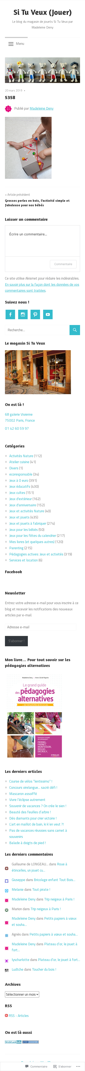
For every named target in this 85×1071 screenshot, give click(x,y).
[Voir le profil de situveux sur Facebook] (10, 314)
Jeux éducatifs (19, 486)
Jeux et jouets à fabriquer (27, 523)
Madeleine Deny (41, 108)
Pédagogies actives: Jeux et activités (36, 554)
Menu (20, 43)
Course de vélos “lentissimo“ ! (30, 781)
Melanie (18, 889)
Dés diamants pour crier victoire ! (33, 818)
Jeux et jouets (19, 517)
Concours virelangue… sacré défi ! (33, 787)
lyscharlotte (20, 959)
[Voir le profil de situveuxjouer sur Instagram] (23, 314)
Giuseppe (18, 879)
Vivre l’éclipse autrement (27, 799)
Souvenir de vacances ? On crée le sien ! (38, 806)
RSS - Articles (19, 1015)
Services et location (23, 560)
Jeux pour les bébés (23, 529)
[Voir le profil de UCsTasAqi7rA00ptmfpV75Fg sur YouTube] (48, 314)
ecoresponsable (20, 474)
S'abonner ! (16, 641)
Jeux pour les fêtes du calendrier (32, 535)
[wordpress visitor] (30, 1042)
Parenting (16, 548)
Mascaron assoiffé (23, 793)
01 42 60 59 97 (17, 428)
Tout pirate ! (41, 889)
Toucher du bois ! (44, 969)
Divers (13, 468)
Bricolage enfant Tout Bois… (54, 879)
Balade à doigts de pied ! (28, 843)
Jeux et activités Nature (26, 511)
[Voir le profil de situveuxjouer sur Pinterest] (35, 314)
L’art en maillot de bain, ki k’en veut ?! (36, 824)
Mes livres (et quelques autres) (31, 541)
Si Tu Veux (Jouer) (42, 12)
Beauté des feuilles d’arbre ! (30, 812)
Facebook (13, 571)
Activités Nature (21, 456)
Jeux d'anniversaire (22, 505)
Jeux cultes (17, 492)
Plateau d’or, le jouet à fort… (59, 959)
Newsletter (15, 592)
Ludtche (17, 969)
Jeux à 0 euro (18, 480)
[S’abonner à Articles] (6, 1015)
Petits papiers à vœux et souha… (54, 934)
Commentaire (63, 264)
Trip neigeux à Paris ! (59, 899)
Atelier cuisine (19, 462)
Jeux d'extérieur (20, 499)
